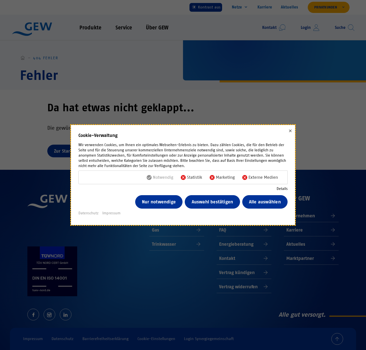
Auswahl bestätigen (212, 202)
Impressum (111, 213)
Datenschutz (88, 213)
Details (282, 188)
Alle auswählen (265, 202)
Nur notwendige (159, 202)
